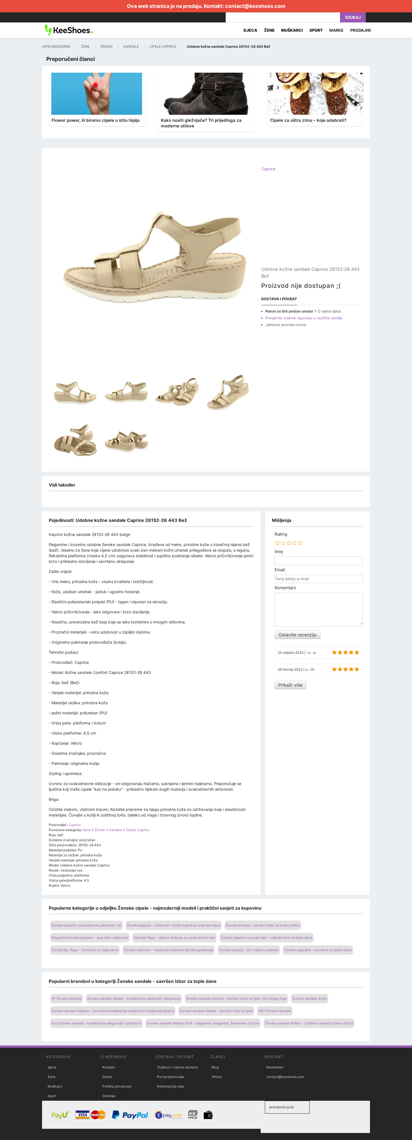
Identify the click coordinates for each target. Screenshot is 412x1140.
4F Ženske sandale (67, 998)
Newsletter (274, 1067)
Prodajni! (360, 30)
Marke (336, 30)
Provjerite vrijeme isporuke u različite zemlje (303, 318)
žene (51, 1077)
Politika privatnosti (116, 1086)
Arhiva (217, 1077)
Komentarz (285, 587)
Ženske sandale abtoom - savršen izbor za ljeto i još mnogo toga (236, 998)
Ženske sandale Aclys (309, 998)
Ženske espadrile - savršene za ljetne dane (318, 950)
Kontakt (108, 1067)
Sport (52, 1096)
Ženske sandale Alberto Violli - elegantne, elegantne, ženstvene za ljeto (203, 1023)
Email (280, 569)
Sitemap (108, 1096)
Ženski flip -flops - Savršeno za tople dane (85, 950)
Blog (215, 1067)
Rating (281, 534)
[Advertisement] (311, 223)
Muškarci (55, 1086)
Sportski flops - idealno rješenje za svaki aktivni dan (174, 937)
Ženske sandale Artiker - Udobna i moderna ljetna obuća (309, 1023)
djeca (52, 1067)
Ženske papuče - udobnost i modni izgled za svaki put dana (173, 925)
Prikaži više (290, 685)
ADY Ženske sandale (274, 1011)
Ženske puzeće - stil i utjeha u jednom (249, 950)
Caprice (268, 168)
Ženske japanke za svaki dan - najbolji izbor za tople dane (266, 937)
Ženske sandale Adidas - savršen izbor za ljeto (216, 1011)
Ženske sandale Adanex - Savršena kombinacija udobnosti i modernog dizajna (113, 1011)
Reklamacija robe (170, 1086)
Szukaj (353, 17)
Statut (107, 1077)
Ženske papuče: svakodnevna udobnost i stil (86, 925)
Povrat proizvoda (170, 1077)
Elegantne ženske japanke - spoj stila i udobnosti (90, 937)
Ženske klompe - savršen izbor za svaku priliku (263, 925)
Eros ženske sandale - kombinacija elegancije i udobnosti (96, 1023)
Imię (279, 551)
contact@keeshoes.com (255, 6)
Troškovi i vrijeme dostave (177, 1067)
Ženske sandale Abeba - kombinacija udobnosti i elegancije (133, 998)
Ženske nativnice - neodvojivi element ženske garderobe (168, 950)
